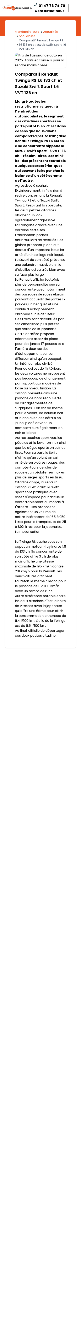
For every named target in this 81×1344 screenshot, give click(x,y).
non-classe (27, 36)
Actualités (50, 32)
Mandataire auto (27, 32)
